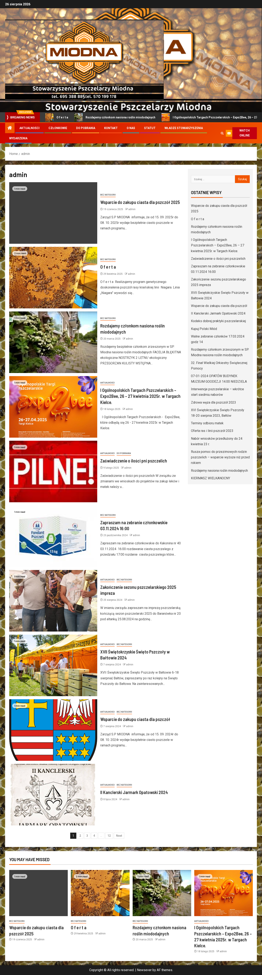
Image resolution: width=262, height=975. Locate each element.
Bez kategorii (108, 195)
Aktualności (29, 128)
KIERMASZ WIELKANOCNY (210, 478)
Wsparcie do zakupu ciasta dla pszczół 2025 (140, 202)
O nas (131, 128)
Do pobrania (85, 128)
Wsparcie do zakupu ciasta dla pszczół (135, 719)
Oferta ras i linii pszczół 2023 (212, 431)
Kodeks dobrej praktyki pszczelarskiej (218, 321)
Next (119, 835)
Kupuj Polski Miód (204, 329)
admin (132, 209)
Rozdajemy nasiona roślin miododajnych (219, 471)
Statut (150, 128)
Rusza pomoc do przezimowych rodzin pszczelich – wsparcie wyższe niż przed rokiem (220, 457)
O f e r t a (108, 266)
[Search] (222, 133)
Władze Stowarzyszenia (184, 128)
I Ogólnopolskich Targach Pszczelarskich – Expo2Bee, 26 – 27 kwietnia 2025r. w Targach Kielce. (140, 396)
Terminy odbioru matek (207, 423)
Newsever (144, 970)
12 (109, 835)
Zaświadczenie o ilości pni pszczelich (133, 460)
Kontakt (111, 128)
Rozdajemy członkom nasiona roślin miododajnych (85, 117)
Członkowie (58, 128)
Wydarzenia (18, 138)
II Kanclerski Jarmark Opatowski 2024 (134, 792)
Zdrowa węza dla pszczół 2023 (213, 402)
